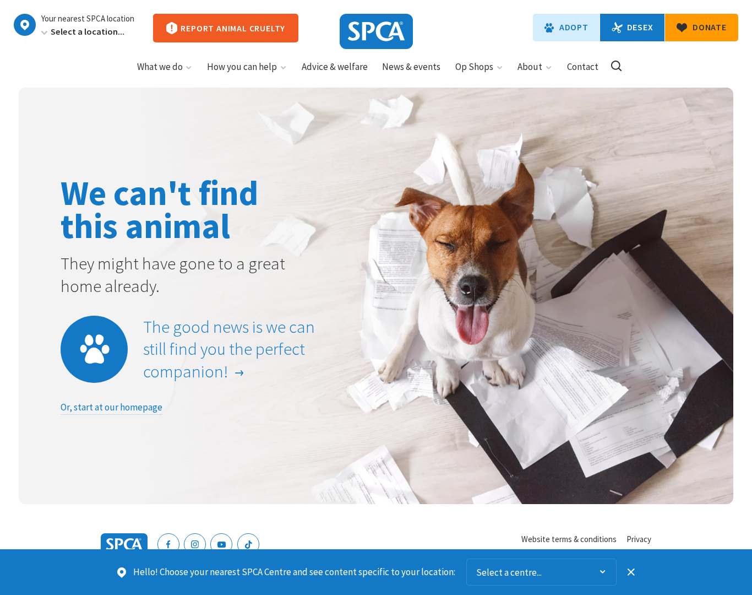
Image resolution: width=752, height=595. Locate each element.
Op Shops (474, 67)
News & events (411, 67)
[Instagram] (195, 544)
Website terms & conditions (569, 539)
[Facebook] (168, 544)
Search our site (616, 66)
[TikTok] (248, 544)
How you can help (242, 67)
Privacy (638, 539)
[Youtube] (221, 544)
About (529, 67)
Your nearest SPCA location (87, 19)
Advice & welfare (335, 67)
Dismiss (631, 572)
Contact (582, 67)
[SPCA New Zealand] (376, 31)
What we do (160, 67)
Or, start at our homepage (111, 407)
